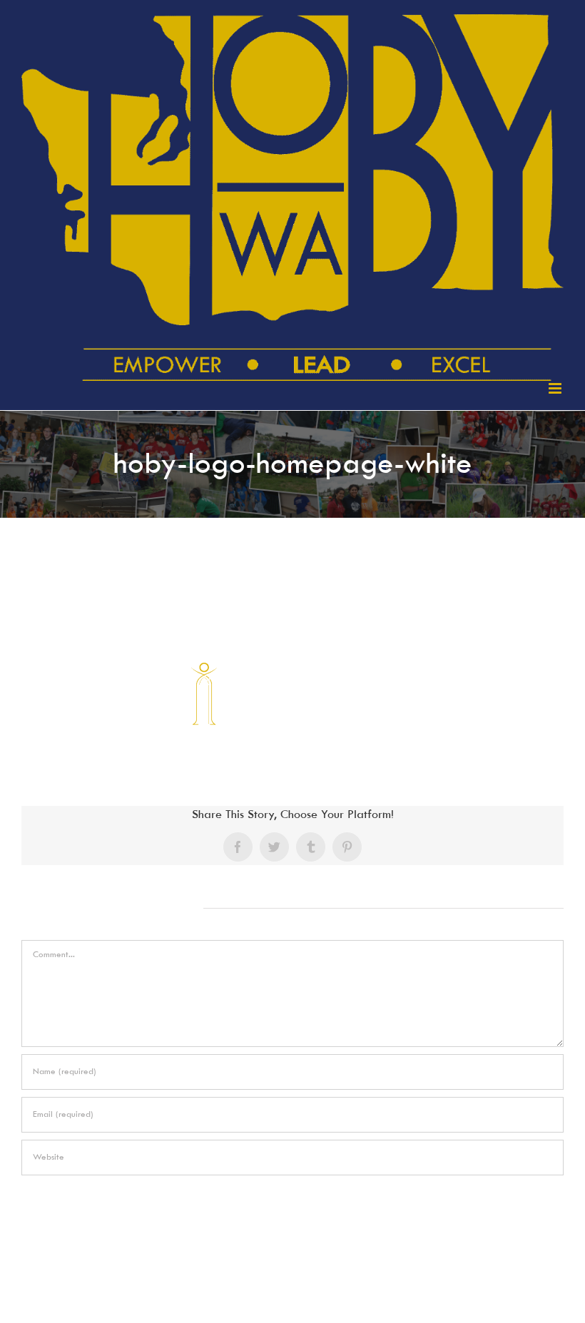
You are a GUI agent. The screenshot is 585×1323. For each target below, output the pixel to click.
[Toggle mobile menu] (556, 388)
